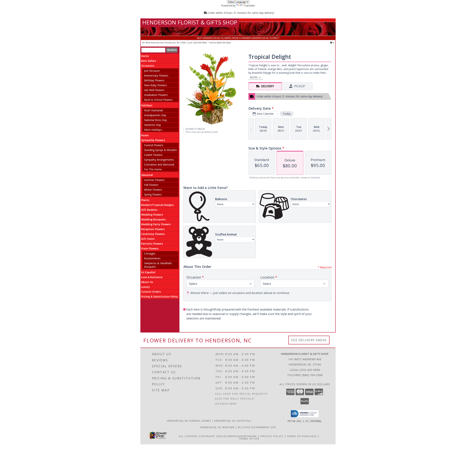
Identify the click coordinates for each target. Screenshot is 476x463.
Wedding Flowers (152, 214)
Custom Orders (151, 291)
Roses (145, 135)
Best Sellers (148, 61)
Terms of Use (249, 438)
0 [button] (333, 42)
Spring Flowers (153, 194)
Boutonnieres (152, 258)
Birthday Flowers (154, 80)
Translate (249, 5)
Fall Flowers (151, 185)
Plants (145, 200)
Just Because (152, 70)
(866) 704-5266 (224, 42)
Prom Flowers (149, 248)
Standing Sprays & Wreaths (160, 150)
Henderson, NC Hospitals (232, 420)
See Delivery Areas (309, 340)
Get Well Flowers (154, 90)
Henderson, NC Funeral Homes (189, 420)
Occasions (147, 65)
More (254, 77)
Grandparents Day (155, 115)
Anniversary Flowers (156, 75)
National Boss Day (155, 120)
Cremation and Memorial (159, 164)
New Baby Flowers (155, 85)
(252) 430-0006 (200, 42)
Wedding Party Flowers (156, 224)
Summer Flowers (154, 180)
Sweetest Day (152, 125)
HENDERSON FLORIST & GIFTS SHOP (189, 22)
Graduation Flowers (156, 95)
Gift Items (148, 239)
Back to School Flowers (158, 99)
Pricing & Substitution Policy (159, 296)
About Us (147, 282)
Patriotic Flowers (152, 243)
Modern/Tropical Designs (157, 205)
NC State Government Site (257, 427)
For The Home (153, 169)
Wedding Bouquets (153, 219)
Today (286, 113)
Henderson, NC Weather (217, 427)
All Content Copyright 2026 (201, 436)
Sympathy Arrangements (159, 159)
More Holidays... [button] (153, 129)
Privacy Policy (271, 436)
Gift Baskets (149, 209)
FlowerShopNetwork (240, 436)
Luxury (145, 287)
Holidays (146, 105)
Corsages (149, 253)
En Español (148, 272)
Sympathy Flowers (153, 140)
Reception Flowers (153, 229)
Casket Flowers (153, 155)
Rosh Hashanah (153, 110)
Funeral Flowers (153, 145)
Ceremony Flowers (153, 234)
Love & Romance (151, 277)
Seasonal (147, 175)
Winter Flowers (153, 189)
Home (145, 56)
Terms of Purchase (302, 436)
